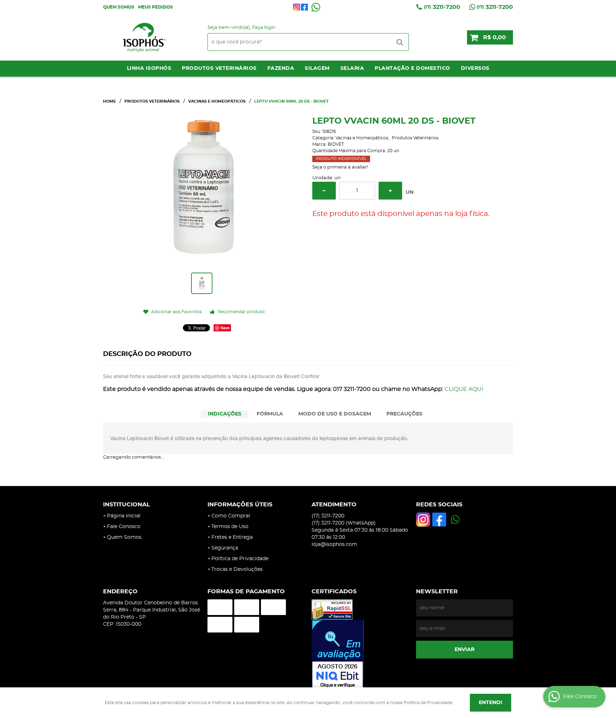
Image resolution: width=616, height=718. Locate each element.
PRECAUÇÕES (404, 414)
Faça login (264, 27)
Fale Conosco (123, 526)
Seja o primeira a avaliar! (340, 167)
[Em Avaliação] (360, 654)
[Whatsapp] (316, 7)
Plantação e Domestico (412, 68)
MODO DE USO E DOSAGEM (334, 414)
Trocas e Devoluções (237, 569)
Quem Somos (118, 7)
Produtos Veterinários (219, 68)
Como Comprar (231, 515)
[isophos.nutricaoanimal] (296, 7)
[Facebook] (304, 7)
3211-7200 (442, 7)
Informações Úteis (239, 504)
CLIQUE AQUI (464, 389)
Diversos (475, 68)
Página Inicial (123, 515)
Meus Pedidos (155, 7)
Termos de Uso (229, 526)
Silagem (317, 68)
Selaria (352, 68)
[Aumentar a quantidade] (390, 191)
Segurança (224, 548)
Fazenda (280, 68)
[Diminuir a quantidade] (324, 191)
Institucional (126, 504)
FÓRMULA (270, 414)
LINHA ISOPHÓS (149, 68)
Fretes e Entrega (232, 537)
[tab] (224, 414)
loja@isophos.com (334, 544)
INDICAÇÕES (224, 414)
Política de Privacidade (239, 558)
